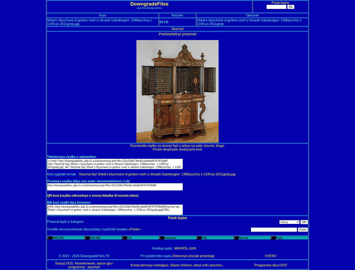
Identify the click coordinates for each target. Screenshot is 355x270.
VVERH (271, 256)
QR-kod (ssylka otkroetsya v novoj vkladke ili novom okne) (92, 195)
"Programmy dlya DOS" (271, 265)
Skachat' (177, 29)
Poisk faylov (280, 3)
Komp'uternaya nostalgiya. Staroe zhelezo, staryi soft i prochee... (177, 265)
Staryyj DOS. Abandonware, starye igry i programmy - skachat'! (84, 265)
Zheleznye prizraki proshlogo (193, 256)
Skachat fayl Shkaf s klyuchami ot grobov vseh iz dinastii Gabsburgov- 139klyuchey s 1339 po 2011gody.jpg (157, 174)
